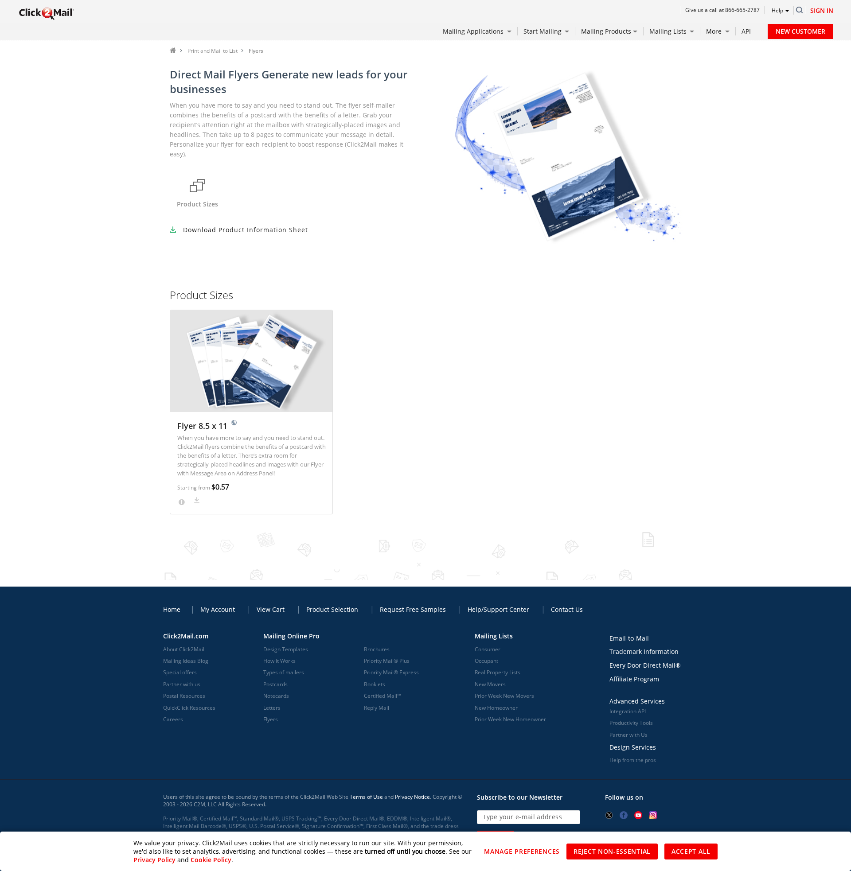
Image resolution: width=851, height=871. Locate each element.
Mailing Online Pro (291, 636)
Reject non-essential (612, 851)
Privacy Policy (154, 859)
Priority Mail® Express (391, 672)
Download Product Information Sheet (245, 230)
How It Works (279, 661)
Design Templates (285, 649)
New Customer (800, 31)
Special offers (180, 672)
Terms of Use (366, 797)
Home (173, 50)
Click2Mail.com (185, 636)
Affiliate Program (634, 679)
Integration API (627, 711)
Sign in (821, 10)
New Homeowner (496, 708)
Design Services (632, 747)
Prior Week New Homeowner (510, 719)
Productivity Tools (631, 723)
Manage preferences (522, 851)
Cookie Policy (211, 859)
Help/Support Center (498, 609)
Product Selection (332, 609)
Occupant (486, 661)
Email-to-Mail (629, 638)
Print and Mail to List (212, 50)
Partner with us (181, 684)
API (746, 31)
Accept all (690, 851)
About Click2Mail (183, 649)
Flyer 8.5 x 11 (203, 425)
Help (777, 10)
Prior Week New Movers (504, 696)
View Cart (271, 609)
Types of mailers (283, 672)
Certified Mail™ (382, 696)
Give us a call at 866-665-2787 (722, 10)
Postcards (275, 684)
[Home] (46, 13)
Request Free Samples (413, 609)
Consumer (487, 649)
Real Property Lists (497, 672)
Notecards (276, 696)
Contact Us (567, 609)
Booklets (374, 684)
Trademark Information (644, 651)
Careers (173, 719)
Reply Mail (376, 708)
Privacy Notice (412, 797)
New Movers (490, 684)
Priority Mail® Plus (387, 661)
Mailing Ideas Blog (185, 661)
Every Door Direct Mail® (645, 665)
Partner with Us (628, 735)
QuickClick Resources (189, 708)
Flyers (270, 719)
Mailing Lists (494, 636)
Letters (272, 708)
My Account (217, 609)
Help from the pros (632, 760)
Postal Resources (184, 696)
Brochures (377, 649)
